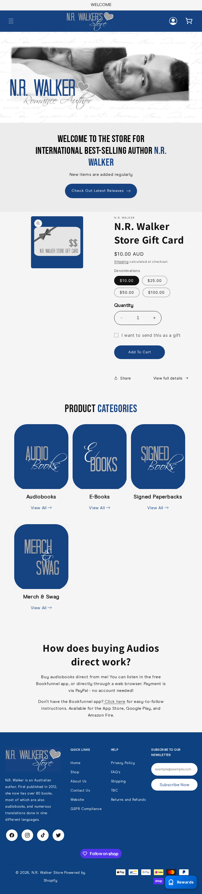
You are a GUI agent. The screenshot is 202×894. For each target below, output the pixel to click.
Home (75, 763)
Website (77, 800)
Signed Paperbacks (158, 502)
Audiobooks (41, 502)
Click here (114, 702)
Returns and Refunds (128, 800)
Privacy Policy (123, 763)
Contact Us (80, 790)
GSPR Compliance (86, 809)
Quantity (123, 305)
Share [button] (125, 378)
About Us (78, 781)
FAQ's (115, 772)
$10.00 (127, 280)
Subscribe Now (174, 785)
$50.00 (127, 292)
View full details (168, 378)
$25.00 (155, 280)
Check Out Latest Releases (98, 191)
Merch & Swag (41, 602)
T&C (114, 790)
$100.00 (156, 292)
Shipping (121, 262)
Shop (74, 772)
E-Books (99, 502)
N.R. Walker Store (47, 873)
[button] (11, 21)
